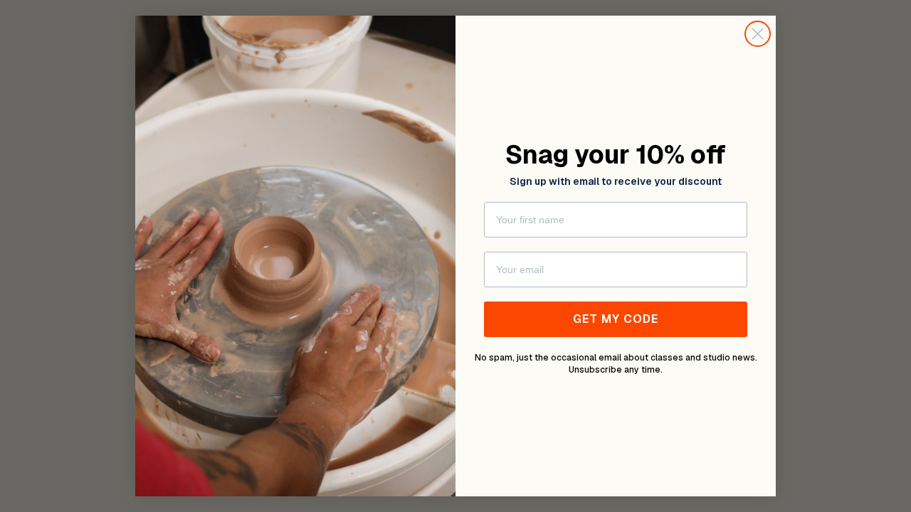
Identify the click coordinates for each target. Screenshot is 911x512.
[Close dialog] (757, 33)
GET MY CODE (615, 318)
